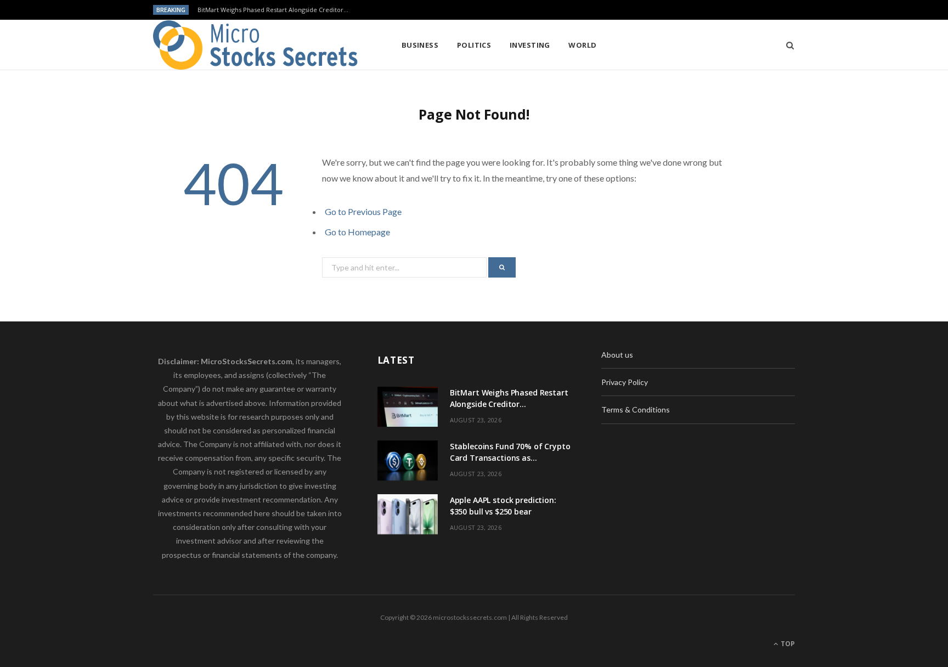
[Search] (786, 45)
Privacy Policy (624, 382)
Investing (530, 45)
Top (787, 643)
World (582, 45)
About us (617, 354)
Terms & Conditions (635, 409)
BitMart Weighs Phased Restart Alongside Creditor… (273, 10)
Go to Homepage (357, 232)
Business (420, 45)
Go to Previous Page (363, 211)
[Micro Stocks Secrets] (259, 45)
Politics (474, 45)
